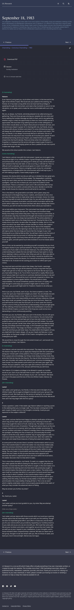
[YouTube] (15, 586)
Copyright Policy (16, 606)
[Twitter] (11, 586)
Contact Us (5, 606)
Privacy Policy (27, 606)
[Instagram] (7, 586)
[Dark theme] (58, 3)
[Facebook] (3, 586)
